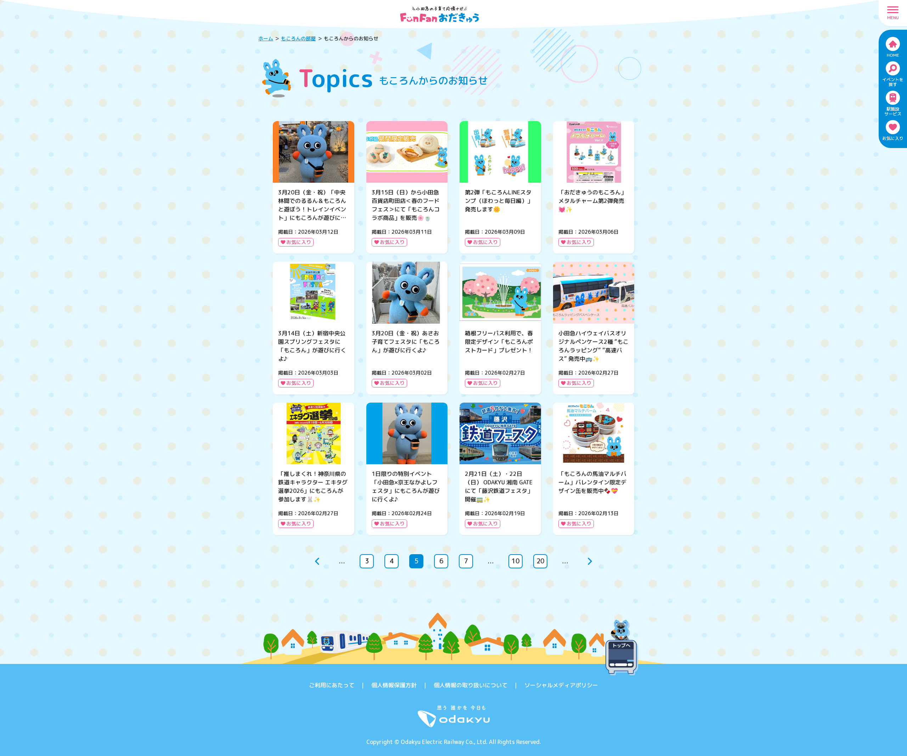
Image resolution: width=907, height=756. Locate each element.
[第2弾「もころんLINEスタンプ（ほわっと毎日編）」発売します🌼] (500, 187)
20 (540, 561)
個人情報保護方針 (394, 685)
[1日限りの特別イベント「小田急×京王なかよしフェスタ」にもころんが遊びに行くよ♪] (407, 469)
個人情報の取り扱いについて (470, 685)
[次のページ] (590, 561)
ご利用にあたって (331, 685)
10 (515, 561)
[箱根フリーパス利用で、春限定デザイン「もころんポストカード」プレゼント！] (500, 328)
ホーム (265, 38)
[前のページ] (317, 561)
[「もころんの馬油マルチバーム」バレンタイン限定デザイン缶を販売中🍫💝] (594, 469)
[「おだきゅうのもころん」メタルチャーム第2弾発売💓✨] (594, 187)
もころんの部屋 (298, 38)
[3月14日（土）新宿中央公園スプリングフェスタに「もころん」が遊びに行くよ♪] (313, 328)
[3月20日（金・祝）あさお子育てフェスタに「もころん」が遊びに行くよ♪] (407, 328)
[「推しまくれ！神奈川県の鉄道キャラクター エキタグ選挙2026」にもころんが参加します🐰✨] (313, 469)
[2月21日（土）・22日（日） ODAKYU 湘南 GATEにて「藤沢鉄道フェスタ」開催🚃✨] (500, 469)
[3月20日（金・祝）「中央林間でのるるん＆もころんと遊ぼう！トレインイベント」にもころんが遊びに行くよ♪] (313, 187)
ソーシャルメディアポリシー (561, 685)
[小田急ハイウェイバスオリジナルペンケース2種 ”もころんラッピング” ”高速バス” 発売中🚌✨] (594, 328)
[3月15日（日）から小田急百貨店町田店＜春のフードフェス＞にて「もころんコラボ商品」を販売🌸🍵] (407, 187)
